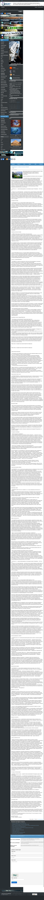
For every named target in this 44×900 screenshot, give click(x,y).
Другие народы (3, 149)
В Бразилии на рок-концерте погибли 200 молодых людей (20, 824)
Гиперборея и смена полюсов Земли (20, 166)
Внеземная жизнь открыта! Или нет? (17, 833)
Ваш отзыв (13, 859)
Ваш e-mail (14, 855)
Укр (39, 5)
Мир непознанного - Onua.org (6, 4)
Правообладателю (40, 7)
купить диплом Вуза (14, 156)
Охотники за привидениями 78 (16, 828)
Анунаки (2, 144)
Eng (41, 5)
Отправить (14, 882)
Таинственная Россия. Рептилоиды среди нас (19, 826)
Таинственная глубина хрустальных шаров (18, 832)
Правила (36, 7)
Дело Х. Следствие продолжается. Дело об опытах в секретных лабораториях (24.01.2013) (25, 825)
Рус (37, 5)
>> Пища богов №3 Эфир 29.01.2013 (14, 92)
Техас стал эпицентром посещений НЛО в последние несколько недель (22, 827)
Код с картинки (14, 877)
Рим (1, 140)
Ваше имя (13, 851)
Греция (2, 142)
